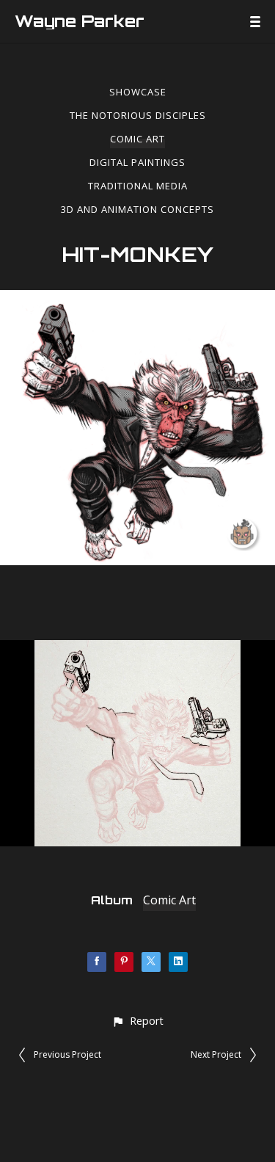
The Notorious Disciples (138, 115)
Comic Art (137, 138)
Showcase (137, 91)
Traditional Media (138, 185)
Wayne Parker (79, 21)
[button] (137, 1021)
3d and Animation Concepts (137, 209)
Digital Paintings (137, 162)
